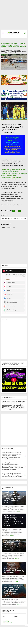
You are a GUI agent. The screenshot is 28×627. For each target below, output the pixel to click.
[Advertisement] (13, 16)
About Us (16, 616)
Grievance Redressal (7, 622)
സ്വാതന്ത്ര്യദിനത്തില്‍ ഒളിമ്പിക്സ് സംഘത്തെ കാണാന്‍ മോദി (11, 178)
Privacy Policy (6, 621)
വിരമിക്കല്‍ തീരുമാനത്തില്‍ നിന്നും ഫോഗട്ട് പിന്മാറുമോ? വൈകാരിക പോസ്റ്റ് (13, 170)
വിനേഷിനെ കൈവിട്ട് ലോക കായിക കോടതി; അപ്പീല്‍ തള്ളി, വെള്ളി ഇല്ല (14, 174)
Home (3, 616)
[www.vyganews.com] (13, 34)
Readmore (19, 511)
